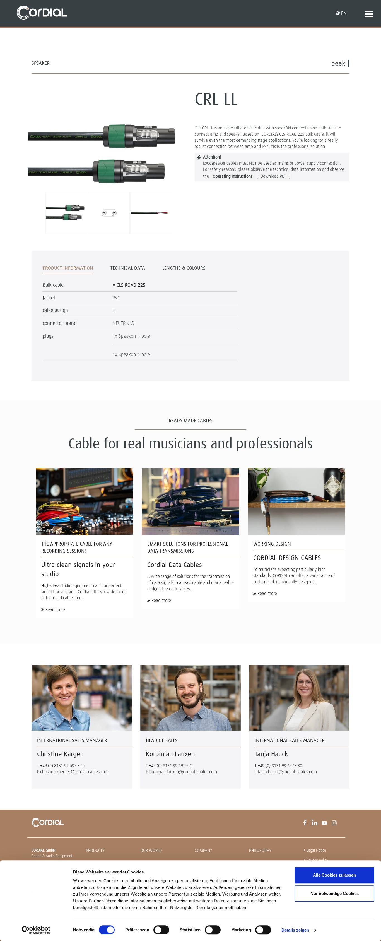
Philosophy (260, 850)
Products (95, 850)
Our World (151, 850)
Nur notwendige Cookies (334, 893)
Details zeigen (295, 930)
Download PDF (273, 176)
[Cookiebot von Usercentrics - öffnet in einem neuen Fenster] (36, 930)
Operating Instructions (232, 176)
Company (203, 850)
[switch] (161, 929)
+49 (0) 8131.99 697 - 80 (280, 766)
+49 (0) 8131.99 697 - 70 (62, 766)
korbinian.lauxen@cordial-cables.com (183, 772)
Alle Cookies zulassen (334, 875)
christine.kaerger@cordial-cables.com (74, 772)
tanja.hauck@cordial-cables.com (287, 772)
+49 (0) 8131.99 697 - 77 (171, 766)
